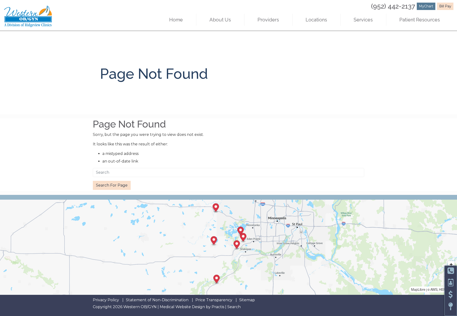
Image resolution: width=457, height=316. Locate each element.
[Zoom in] (451, 264)
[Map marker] (214, 241)
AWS (433, 289)
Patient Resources (419, 20)
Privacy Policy (106, 300)
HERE (443, 289)
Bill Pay (445, 6)
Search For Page (112, 185)
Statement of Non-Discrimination (157, 300)
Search (234, 307)
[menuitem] (176, 20)
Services (363, 20)
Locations (316, 20)
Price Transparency (213, 300)
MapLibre (418, 289)
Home (176, 20)
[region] (228, 247)
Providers (268, 20)
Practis (218, 307)
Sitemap (247, 300)
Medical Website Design (182, 307)
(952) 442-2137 (393, 6)
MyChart (426, 6)
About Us (220, 20)
